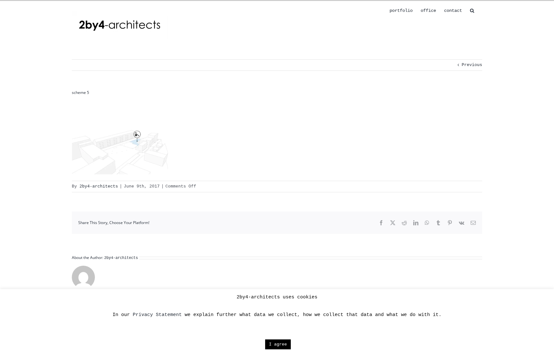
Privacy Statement (157, 315)
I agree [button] (278, 344)
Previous (472, 64)
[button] (472, 10)
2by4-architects (99, 186)
